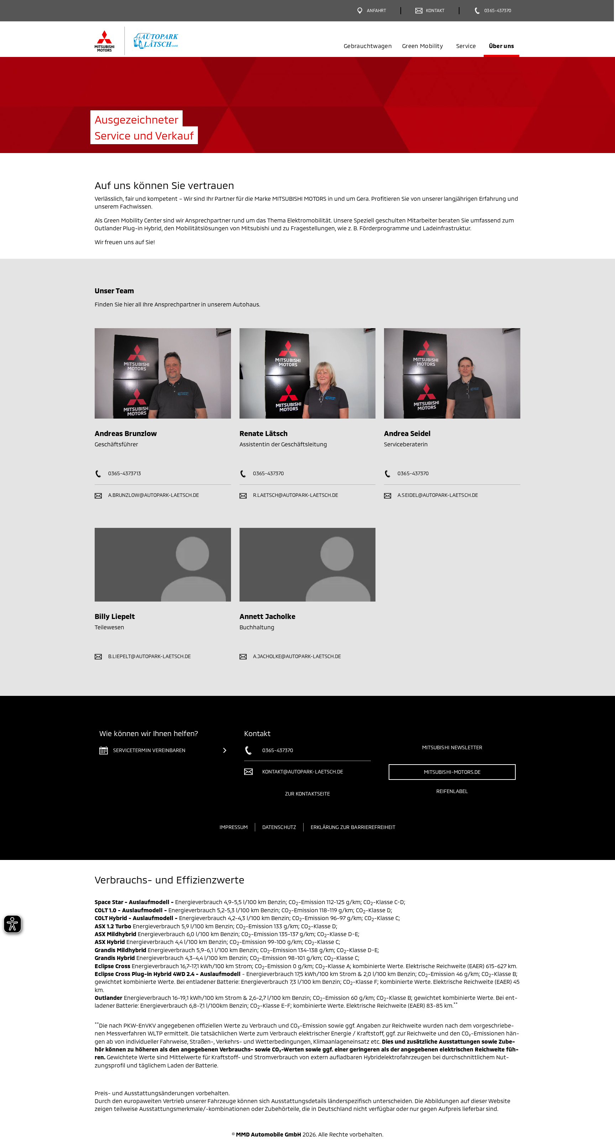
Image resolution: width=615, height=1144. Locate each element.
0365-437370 (268, 473)
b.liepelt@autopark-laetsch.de (149, 656)
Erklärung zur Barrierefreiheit (353, 827)
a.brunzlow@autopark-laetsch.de (153, 495)
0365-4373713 (124, 473)
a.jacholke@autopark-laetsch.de (296, 656)
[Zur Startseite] (148, 41)
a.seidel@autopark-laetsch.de (437, 495)
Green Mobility (422, 45)
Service (466, 45)
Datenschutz (279, 827)
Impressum (234, 827)
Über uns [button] (501, 45)
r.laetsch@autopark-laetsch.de (295, 495)
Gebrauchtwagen (368, 45)
